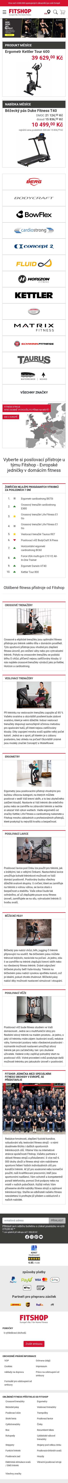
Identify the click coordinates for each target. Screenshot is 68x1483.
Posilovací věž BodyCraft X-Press (39, 540)
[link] (34, 425)
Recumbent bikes (45, 1430)
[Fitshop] (20, 12)
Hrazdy (40, 1456)
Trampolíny (42, 1413)
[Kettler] (34, 295)
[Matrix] (34, 328)
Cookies (8, 1366)
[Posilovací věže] (34, 1009)
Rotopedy (10, 1435)
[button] (5, 28)
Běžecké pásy (14, 915)
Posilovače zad (13, 1456)
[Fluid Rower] (34, 263)
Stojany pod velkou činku (49, 1445)
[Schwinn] (34, 344)
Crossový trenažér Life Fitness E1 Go (39, 516)
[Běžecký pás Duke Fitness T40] (34, 149)
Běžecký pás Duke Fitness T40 (31, 110)
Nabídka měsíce (18, 104)
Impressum (41, 1366)
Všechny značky (13, 1473)
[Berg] (34, 182)
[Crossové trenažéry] (34, 621)
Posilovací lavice (16, 833)
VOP (6, 1360)
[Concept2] (34, 247)
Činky (40, 1424)
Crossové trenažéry (19, 605)
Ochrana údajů (43, 1360)
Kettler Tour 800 (30, 572)
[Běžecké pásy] (34, 932)
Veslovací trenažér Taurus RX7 (38, 534)
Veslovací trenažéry (19, 678)
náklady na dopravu (14, 1372)
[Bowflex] (34, 214)
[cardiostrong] (34, 230)
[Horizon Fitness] (34, 279)
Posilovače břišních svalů (49, 1450)
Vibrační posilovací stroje (49, 1462)
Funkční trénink (13, 1450)
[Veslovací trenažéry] (34, 694)
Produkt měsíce (18, 45)
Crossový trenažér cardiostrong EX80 (38, 506)
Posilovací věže (15, 993)
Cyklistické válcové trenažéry (46, 1437)
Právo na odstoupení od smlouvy (47, 1374)
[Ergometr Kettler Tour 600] (34, 78)
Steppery (10, 1445)
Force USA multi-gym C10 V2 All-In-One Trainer (39, 558)
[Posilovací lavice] (34, 850)
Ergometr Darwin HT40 (33, 566)
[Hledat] (55, 12)
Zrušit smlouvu (34, 1343)
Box (7, 1430)
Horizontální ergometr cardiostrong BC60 (33, 548)
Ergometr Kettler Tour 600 (27, 51)
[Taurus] (34, 360)
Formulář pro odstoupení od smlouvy (18, 1383)
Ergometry (12, 756)
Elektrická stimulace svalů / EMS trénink (18, 1464)
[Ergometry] (34, 773)
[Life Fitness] (34, 311)
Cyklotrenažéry (13, 1424)
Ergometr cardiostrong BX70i (37, 498)
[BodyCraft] (34, 198)
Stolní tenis (11, 1418)
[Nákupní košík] (63, 12)
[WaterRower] (34, 376)
